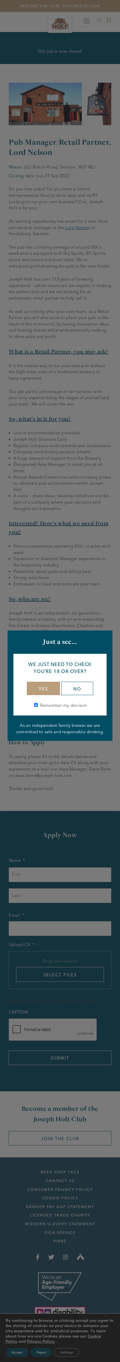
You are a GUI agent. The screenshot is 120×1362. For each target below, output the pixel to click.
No (77, 689)
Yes (43, 689)
